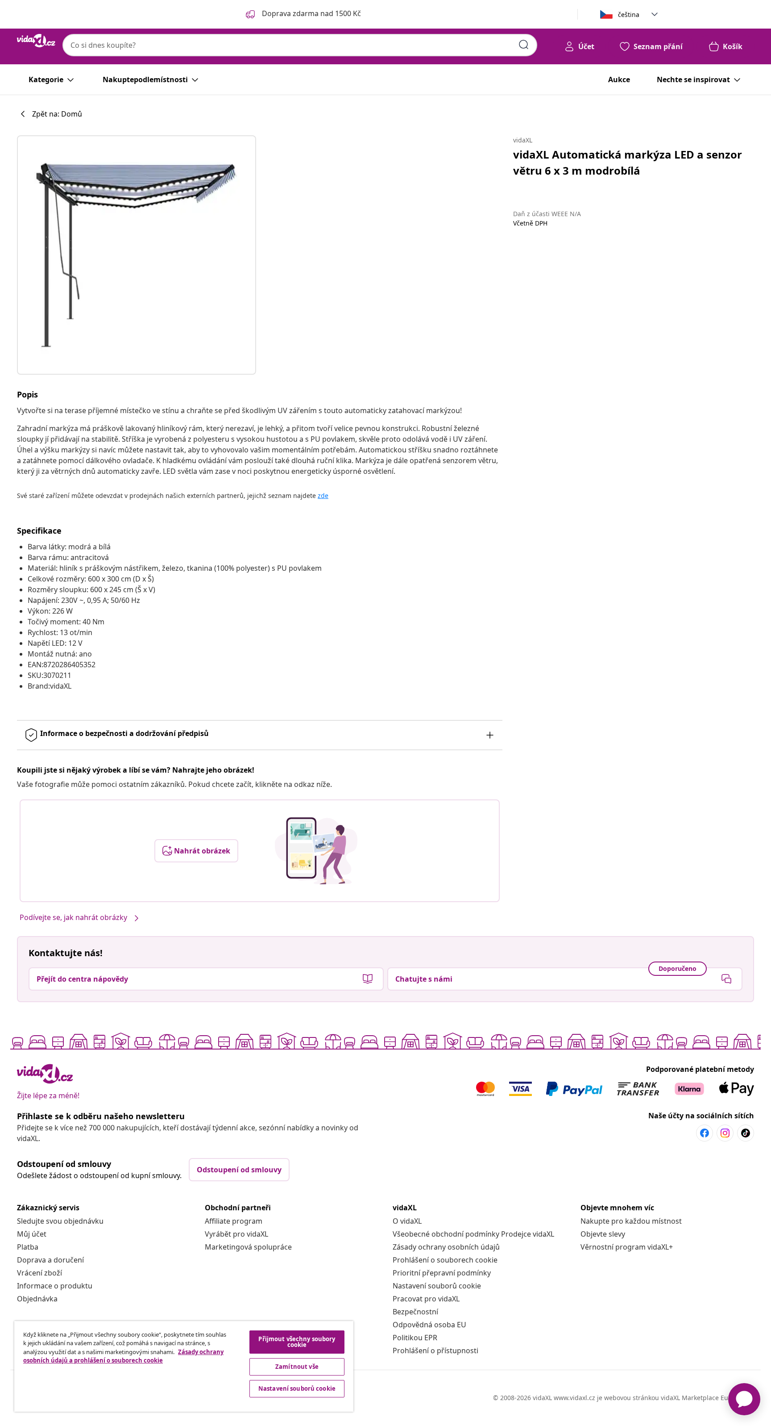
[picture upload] (316, 851)
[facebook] (704, 1133)
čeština (628, 14)
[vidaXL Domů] (36, 40)
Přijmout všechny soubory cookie (296, 1342)
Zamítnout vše (297, 1367)
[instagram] (725, 1133)
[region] (183, 1366)
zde (323, 495)
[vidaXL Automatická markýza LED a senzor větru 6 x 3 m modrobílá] (136, 255)
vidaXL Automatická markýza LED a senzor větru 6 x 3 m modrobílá (627, 162)
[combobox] (299, 45)
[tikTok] (745, 1133)
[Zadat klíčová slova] (524, 45)
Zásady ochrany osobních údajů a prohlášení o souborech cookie (123, 1356)
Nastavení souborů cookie (437, 1286)
